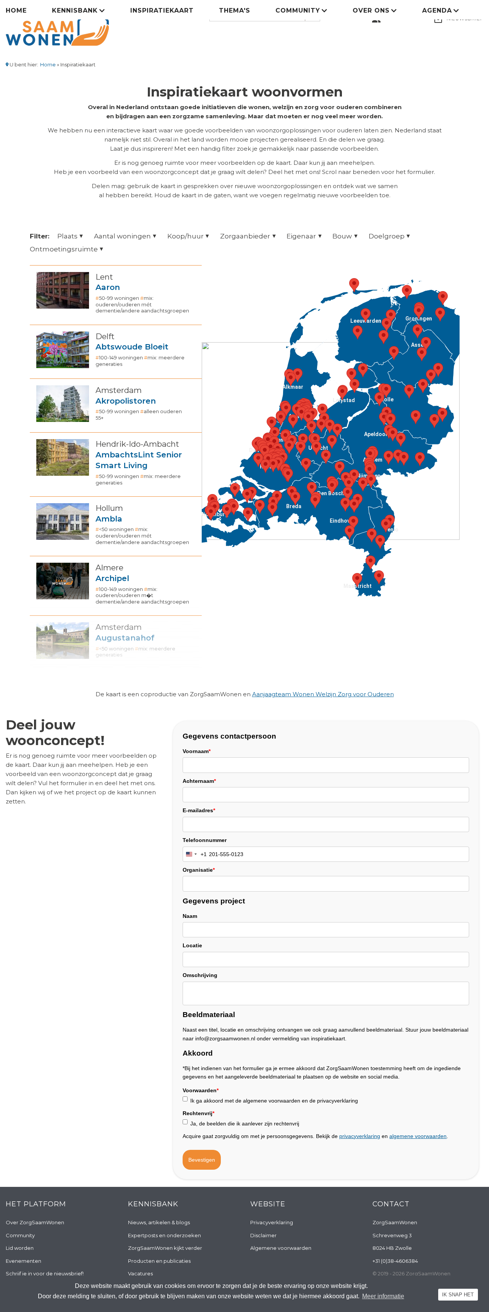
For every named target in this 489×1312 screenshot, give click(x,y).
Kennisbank (75, 10)
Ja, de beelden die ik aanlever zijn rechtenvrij (244, 1123)
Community (297, 10)
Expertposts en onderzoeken (164, 1235)
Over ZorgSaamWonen (35, 1222)
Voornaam (196, 751)
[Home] (57, 26)
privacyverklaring (359, 1136)
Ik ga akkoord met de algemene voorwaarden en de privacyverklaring (274, 1101)
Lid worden (20, 1248)
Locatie (192, 945)
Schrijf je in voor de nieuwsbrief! (45, 1273)
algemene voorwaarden (418, 1136)
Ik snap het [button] (458, 1295)
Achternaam (199, 781)
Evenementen (23, 1261)
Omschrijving (200, 975)
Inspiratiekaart (162, 10)
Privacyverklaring (271, 1222)
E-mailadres (199, 810)
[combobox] (195, 854)
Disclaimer (263, 1235)
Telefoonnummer (205, 840)
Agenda (437, 10)
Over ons (371, 10)
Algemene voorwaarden (280, 1248)
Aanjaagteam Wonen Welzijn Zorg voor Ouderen (323, 694)
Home (16, 10)
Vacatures (140, 1273)
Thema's (234, 10)
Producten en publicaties (159, 1261)
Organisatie (199, 870)
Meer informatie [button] (383, 1296)
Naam (190, 916)
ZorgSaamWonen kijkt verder (165, 1248)
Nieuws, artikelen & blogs (159, 1222)
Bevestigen (201, 1160)
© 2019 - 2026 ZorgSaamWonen (411, 1273)
